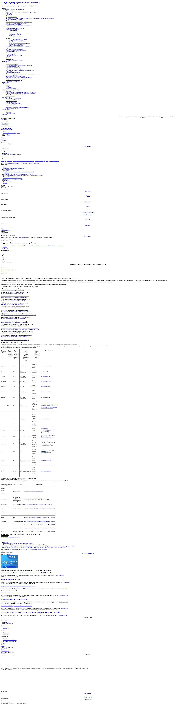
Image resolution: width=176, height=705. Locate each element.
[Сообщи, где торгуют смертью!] (88, 206)
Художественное (13, 30)
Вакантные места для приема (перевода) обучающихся (19, 22)
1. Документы (3, 267)
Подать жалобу (9, 567)
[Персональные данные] (88, 212)
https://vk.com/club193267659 (46, 452)
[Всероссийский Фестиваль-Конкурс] (3, 653)
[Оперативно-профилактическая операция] (88, 196)
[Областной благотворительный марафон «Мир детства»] (2, 228)
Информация (9, 110)
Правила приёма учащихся (12, 66)
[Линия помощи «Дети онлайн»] (88, 693)
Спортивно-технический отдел (16, 40)
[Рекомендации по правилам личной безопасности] (88, 191)
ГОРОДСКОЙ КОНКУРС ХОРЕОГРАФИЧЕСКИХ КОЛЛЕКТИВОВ (18, 586)
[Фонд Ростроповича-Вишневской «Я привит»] (88, 699)
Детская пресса (9, 57)
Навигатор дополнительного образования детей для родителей (21, 92)
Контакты (5, 542)
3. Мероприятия (4, 271)
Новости (8, 85)
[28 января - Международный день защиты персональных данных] (88, 236)
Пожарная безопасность (11, 101)
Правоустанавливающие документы (14, 62)
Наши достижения (10, 52)
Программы (9, 71)
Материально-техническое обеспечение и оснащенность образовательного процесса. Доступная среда (30, 18)
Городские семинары (8, 623)
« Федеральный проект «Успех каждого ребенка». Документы (32, 549)
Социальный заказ (10, 96)
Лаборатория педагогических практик (10, 592)
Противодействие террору (12, 108)
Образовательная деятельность (13, 48)
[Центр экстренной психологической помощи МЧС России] (88, 219)
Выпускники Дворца (11, 54)
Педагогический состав (11, 17)
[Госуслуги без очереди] (5, 650)
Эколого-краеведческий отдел (16, 45)
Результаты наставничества (9, 641)
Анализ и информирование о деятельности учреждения (19, 65)
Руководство (9, 15)
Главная (2, 237)
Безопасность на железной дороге (14, 104)
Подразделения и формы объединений (15, 68)
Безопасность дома (10, 106)
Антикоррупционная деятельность (14, 60)
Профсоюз (8, 56)
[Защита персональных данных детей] (88, 214)
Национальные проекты (23, 237)
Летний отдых (8, 237)
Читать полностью (59, 575)
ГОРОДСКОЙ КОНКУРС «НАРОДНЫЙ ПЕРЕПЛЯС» (14, 599)
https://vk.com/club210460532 (46, 437)
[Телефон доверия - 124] (88, 697)
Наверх (2, 550)
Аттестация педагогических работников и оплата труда (19, 77)
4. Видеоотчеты (4, 273)
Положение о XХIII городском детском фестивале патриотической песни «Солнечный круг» (25, 544)
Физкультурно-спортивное (15, 36)
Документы (8, 13)
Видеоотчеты (6, 135)
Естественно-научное (14, 31)
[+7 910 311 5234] (88, 225)
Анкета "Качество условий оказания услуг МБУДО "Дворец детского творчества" (20, 163)
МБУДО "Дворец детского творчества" (20, 2)
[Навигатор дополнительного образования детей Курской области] (88, 617)
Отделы (8, 38)
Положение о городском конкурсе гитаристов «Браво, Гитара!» (18, 543)
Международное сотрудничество (13, 24)
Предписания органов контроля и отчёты (15, 78)
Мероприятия (6, 134)
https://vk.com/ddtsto (44, 428)
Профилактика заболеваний (12, 99)
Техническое (12, 35)
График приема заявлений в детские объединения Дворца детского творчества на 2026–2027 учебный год (27, 572)
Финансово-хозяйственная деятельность (15, 20)
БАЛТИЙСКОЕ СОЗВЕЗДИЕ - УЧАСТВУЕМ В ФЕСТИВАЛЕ (16, 606)
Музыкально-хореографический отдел (18, 39)
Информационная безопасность (13, 98)
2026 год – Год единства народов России (10, 579)
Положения (8, 87)
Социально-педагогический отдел (17, 44)
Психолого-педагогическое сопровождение (16, 50)
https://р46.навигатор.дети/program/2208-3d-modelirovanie (14, 332)
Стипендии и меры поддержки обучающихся (16, 23)
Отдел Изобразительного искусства (17, 41)
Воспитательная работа (11, 51)
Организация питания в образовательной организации (19, 25)
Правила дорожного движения (13, 103)
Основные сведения (10, 10)
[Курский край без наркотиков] (88, 202)
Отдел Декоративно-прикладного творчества (19, 43)
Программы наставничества (9, 640)
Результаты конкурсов (11, 88)
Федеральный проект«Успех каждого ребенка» (7, 129)
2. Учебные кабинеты (8, 269)
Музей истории (9, 59)
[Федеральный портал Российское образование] (3, 649)
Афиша (7, 86)
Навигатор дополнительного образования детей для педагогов (20, 93)
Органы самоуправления (12, 75)
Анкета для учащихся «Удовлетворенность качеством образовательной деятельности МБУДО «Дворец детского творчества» (30, 161)
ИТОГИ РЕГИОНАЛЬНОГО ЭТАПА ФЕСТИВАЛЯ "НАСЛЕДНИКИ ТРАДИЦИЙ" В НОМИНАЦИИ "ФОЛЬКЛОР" (30, 612)
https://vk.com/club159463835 (46, 430)
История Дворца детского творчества (15, 28)
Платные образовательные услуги (14, 19)
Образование (9, 14)
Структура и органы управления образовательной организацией (21, 12)
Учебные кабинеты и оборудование (11, 133)
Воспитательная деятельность (13, 72)
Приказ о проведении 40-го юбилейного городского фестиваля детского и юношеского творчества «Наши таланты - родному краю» (34, 547)
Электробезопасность (11, 102)
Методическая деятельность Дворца (14, 49)
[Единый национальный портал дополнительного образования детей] (4, 648)
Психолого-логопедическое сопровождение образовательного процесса (23, 73)
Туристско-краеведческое (15, 33)
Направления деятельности (12, 29)
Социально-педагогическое (15, 34)
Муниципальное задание (12, 64)
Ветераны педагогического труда (14, 55)
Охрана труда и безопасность (13, 81)
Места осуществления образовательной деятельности (18, 46)
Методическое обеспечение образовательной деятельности (20, 70)
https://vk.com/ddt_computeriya (46, 444)
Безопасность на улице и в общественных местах (17, 107)
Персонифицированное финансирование (15, 94)
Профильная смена (10, 113)
